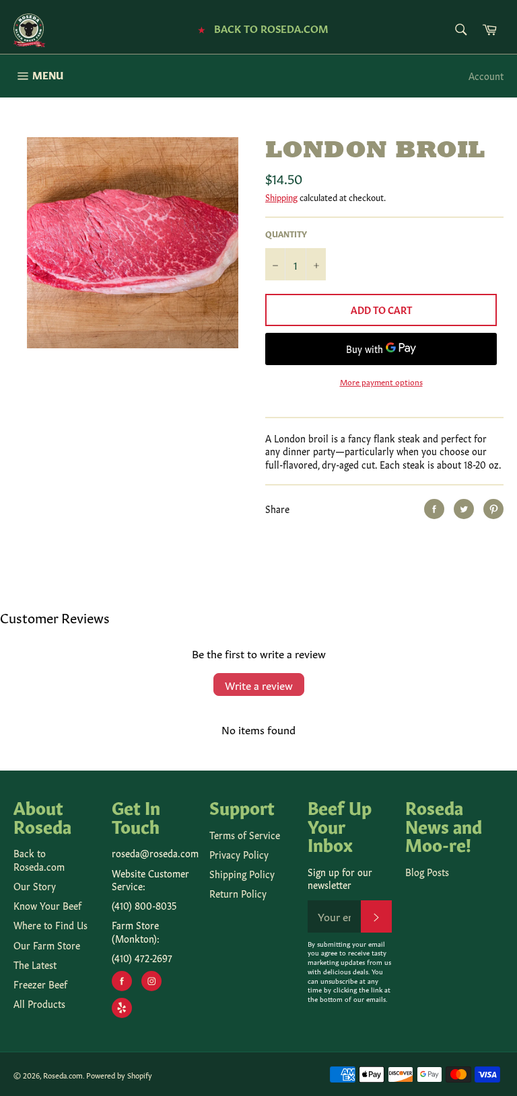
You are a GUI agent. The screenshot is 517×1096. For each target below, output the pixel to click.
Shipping (281, 196)
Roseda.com (63, 1075)
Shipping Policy (242, 873)
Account (486, 75)
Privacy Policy (239, 854)
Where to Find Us (50, 924)
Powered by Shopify (119, 1075)
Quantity (286, 233)
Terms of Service (244, 834)
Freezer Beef (40, 983)
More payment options (381, 381)
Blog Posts (427, 871)
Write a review (259, 684)
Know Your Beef (47, 905)
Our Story (34, 885)
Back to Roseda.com (39, 859)
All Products (39, 1003)
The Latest (35, 964)
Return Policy (238, 893)
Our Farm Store (46, 944)
